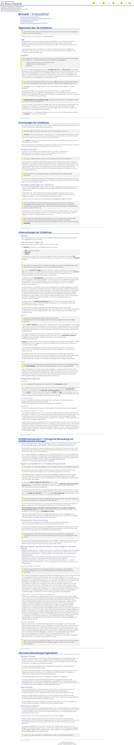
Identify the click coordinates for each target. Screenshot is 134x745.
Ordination (107, 3)
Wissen (116, 3)
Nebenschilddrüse (41, 484)
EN (132, 3)
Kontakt (124, 3)
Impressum (60, 743)
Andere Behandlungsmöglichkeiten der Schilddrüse (33, 23)
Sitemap (74, 743)
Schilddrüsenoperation (26, 21)
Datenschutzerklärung (67, 743)
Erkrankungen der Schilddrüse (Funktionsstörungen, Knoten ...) (36, 18)
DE (129, 3)
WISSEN (23, 14)
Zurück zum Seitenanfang (25, 740)
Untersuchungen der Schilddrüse (29, 20)
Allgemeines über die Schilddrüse (29, 17)
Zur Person (97, 3)
